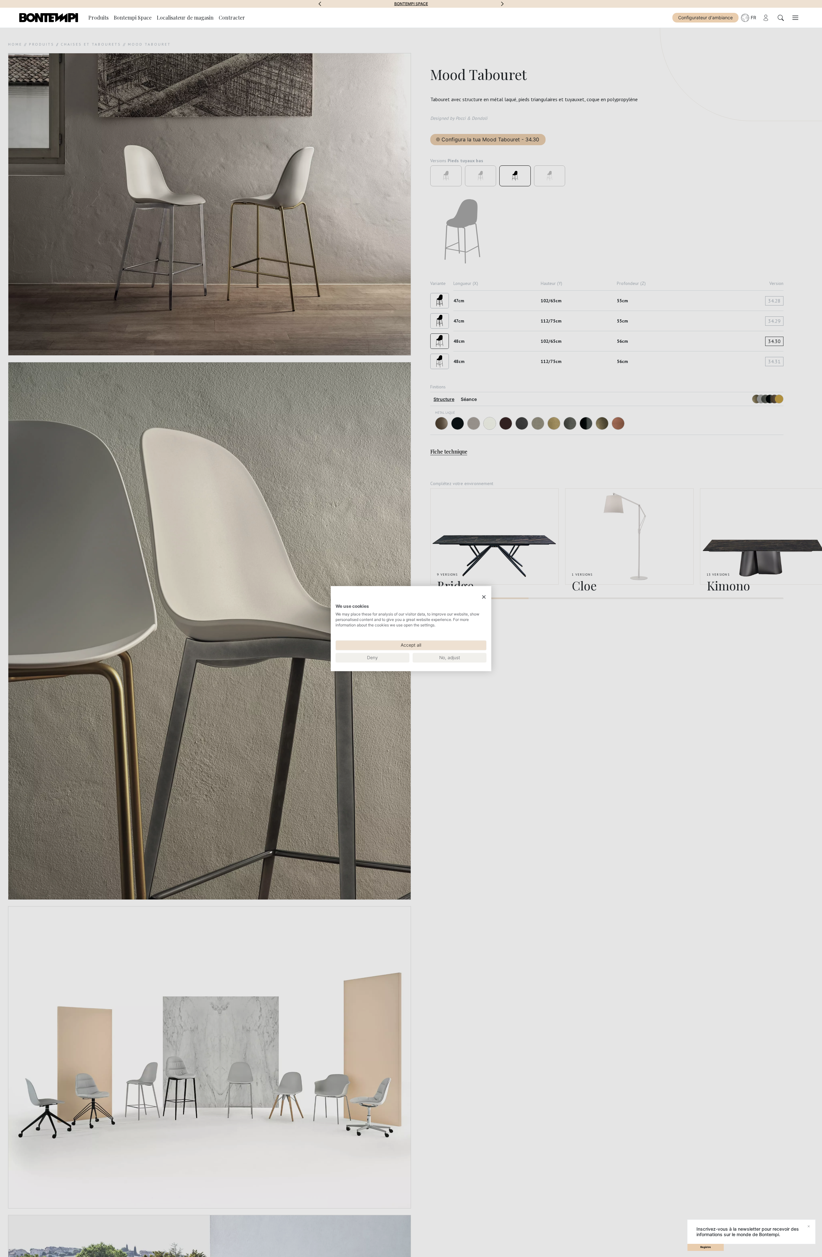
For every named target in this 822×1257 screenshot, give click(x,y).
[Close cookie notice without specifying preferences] (483, 597)
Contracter (232, 17)
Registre (705, 1247)
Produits (98, 17)
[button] (320, 4)
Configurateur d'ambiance (705, 17)
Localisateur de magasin (185, 17)
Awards (411, 4)
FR (753, 17)
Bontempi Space (133, 17)
